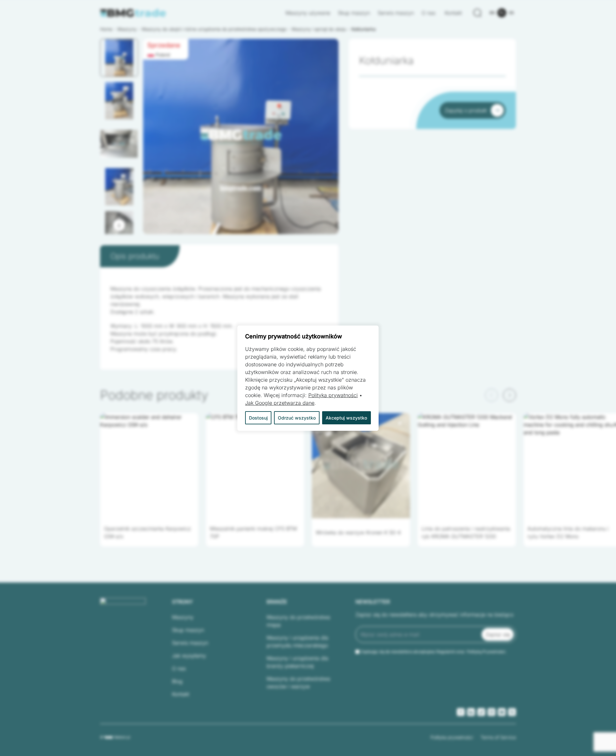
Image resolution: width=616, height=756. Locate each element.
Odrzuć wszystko (297, 417)
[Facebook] (461, 712)
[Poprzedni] (491, 395)
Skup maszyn (354, 13)
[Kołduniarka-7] (240, 136)
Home (106, 29)
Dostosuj (258, 417)
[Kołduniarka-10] (240, 136)
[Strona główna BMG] (133, 13)
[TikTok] (481, 712)
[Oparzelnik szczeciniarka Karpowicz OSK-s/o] (149, 465)
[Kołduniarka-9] (240, 136)
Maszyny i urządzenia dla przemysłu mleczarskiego (297, 641)
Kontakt (453, 13)
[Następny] (119, 225)
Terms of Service (498, 737)
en (492, 12)
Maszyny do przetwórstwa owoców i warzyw (298, 682)
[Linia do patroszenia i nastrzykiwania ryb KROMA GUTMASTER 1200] (467, 465)
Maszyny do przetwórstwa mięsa (298, 621)
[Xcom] (512, 712)
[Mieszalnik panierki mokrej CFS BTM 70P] (255, 465)
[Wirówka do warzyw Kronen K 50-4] (361, 465)
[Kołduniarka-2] (240, 136)
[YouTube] (502, 712)
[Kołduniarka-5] (240, 136)
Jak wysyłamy (189, 655)
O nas (429, 13)
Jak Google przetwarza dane (279, 403)
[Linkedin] (471, 712)
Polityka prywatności (452, 737)
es (511, 12)
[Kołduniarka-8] (240, 136)
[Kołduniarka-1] (240, 136)
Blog (177, 681)
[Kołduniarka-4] (240, 136)
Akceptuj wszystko (346, 417)
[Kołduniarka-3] (240, 136)
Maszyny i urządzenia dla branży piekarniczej (297, 662)
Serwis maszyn (396, 13)
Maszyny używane (308, 13)
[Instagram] (491, 712)
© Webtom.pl (115, 737)
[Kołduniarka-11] (240, 136)
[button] (119, 58)
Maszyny (182, 617)
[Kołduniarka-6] (240, 136)
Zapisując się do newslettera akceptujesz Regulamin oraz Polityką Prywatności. (433, 651)
